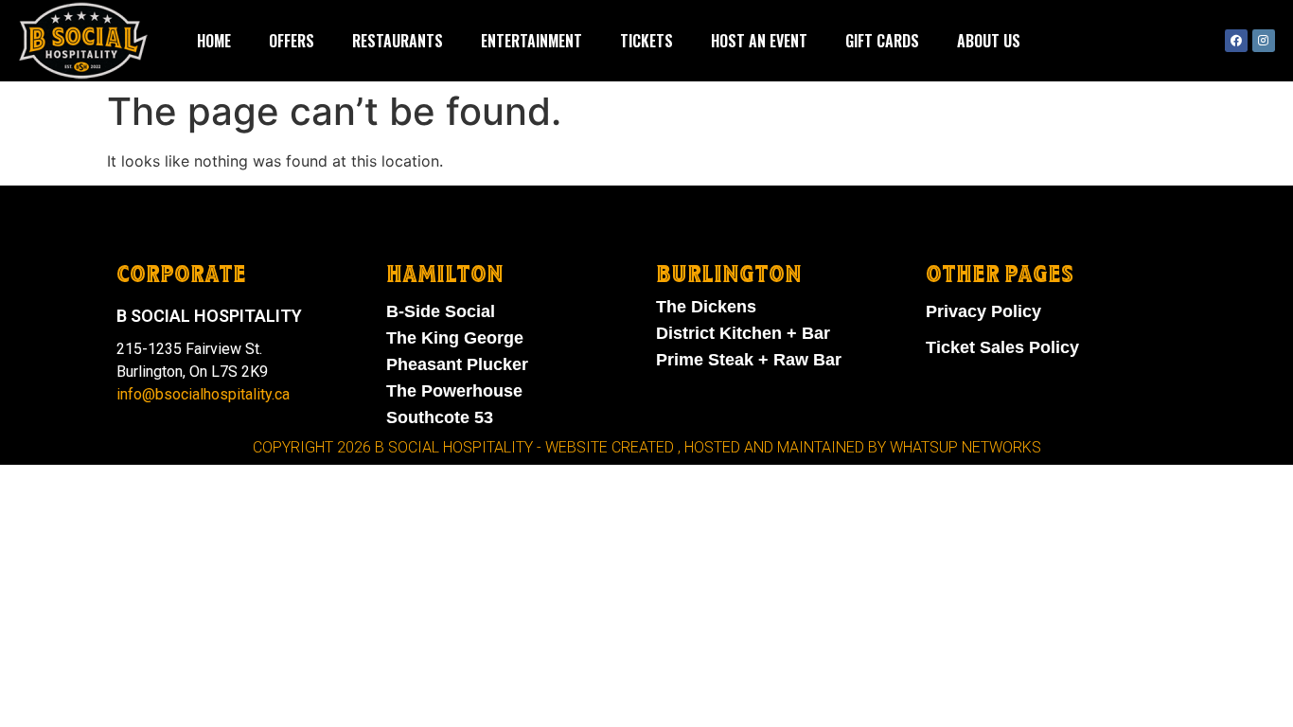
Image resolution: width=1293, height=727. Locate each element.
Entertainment (531, 40)
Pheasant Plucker (457, 364)
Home (214, 40)
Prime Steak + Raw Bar (748, 359)
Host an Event (759, 40)
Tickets (646, 40)
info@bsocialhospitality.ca (203, 394)
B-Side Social (440, 311)
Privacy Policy (983, 311)
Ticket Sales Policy (1002, 347)
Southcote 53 (439, 417)
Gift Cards (882, 40)
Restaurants (397, 40)
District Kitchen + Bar (743, 333)
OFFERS (291, 40)
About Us (988, 40)
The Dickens (706, 306)
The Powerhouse (454, 390)
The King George (454, 337)
